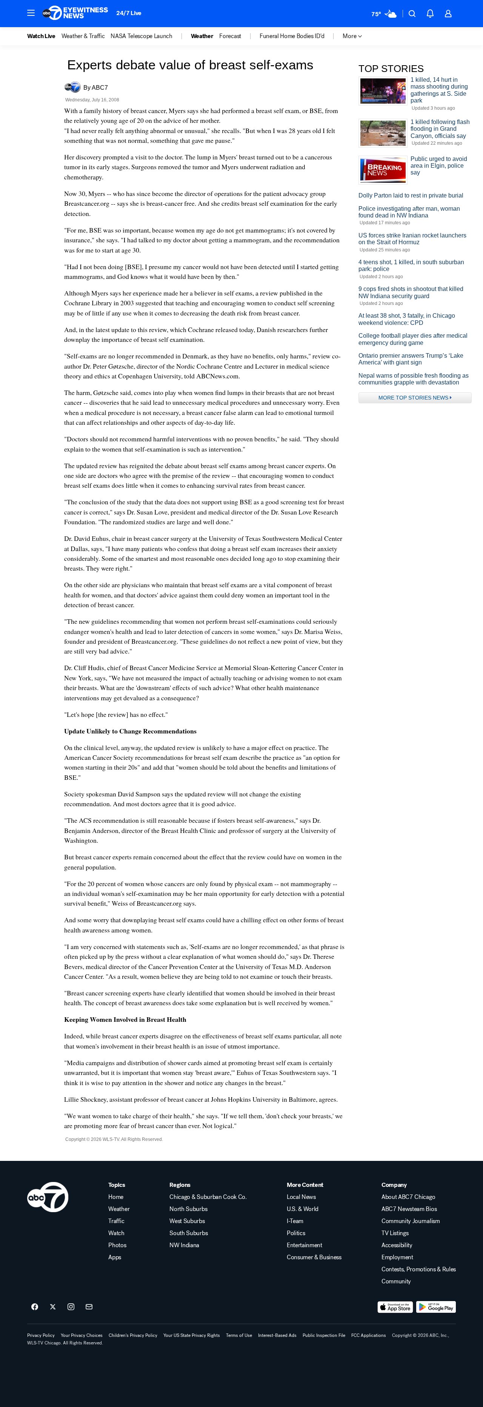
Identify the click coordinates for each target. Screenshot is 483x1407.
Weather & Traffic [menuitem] (83, 36)
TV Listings (394, 1233)
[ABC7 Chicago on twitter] (52, 1307)
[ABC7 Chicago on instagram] (70, 1307)
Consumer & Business (314, 1257)
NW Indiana (184, 1245)
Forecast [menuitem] (230, 36)
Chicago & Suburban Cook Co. (207, 1197)
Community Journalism (410, 1221)
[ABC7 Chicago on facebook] (34, 1307)
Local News (301, 1197)
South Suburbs (188, 1233)
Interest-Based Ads (277, 1335)
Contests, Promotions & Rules (418, 1269)
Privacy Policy (41, 1335)
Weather (118, 1209)
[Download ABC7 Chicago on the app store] (395, 1307)
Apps (114, 1257)
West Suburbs (187, 1221)
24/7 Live (129, 13)
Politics (296, 1233)
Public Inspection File (324, 1335)
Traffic (116, 1221)
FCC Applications (368, 1335)
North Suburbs (188, 1209)
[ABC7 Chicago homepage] (75, 13)
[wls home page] (47, 1197)
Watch (116, 1233)
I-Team (295, 1221)
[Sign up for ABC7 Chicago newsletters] (89, 1307)
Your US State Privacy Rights (191, 1335)
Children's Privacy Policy (133, 1335)
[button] (31, 12)
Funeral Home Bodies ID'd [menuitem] (292, 36)
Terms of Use (239, 1335)
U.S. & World (302, 1209)
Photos (117, 1245)
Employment (397, 1257)
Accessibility (396, 1245)
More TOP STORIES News (413, 398)
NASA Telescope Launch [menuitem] (141, 36)
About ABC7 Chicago (408, 1197)
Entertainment (304, 1245)
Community (396, 1281)
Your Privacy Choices (82, 1335)
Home (115, 1197)
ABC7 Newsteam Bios (409, 1209)
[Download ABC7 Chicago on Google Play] (436, 1307)
